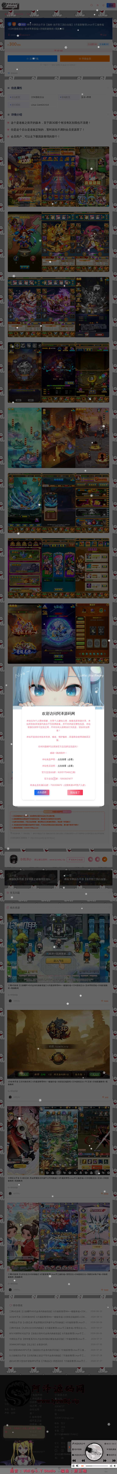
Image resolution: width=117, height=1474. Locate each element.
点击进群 (41, 792)
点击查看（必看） (66, 759)
